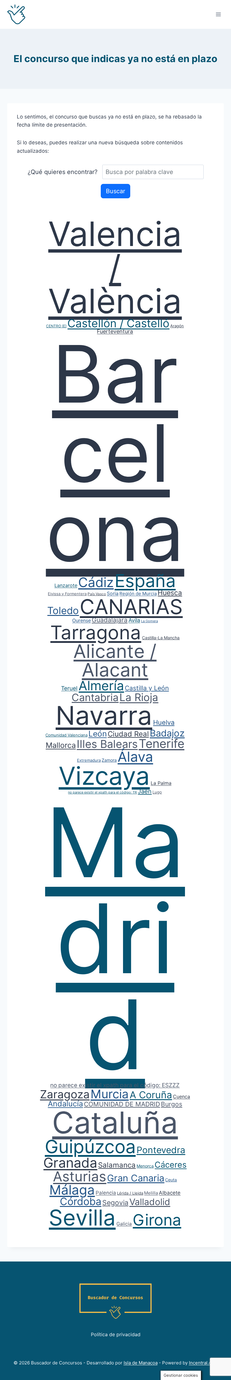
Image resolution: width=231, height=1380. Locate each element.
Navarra (104, 715)
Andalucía (65, 1103)
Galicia (124, 1224)
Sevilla (82, 1217)
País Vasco (97, 594)
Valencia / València (115, 267)
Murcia (110, 1094)
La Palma (161, 783)
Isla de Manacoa (141, 1363)
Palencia (106, 1193)
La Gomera (149, 621)
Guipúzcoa (90, 1147)
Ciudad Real (128, 734)
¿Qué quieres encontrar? (62, 172)
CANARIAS (131, 606)
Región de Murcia (138, 593)
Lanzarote (65, 585)
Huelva (163, 722)
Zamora (109, 760)
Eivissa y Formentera (67, 593)
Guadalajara (110, 620)
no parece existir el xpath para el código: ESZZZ (115, 1085)
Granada (70, 1162)
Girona (157, 1219)
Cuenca (181, 1097)
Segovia (115, 1202)
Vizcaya (104, 776)
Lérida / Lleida (130, 1193)
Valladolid (149, 1201)
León (97, 733)
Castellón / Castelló (118, 323)
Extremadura (89, 760)
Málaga (72, 1190)
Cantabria (95, 697)
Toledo (63, 610)
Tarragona (95, 632)
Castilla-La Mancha (161, 637)
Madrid (115, 938)
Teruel (69, 688)
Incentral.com (203, 1363)
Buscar (115, 191)
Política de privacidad (115, 1334)
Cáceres (170, 1165)
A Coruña (151, 1095)
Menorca (145, 1165)
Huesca (170, 593)
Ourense (81, 620)
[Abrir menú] (218, 14)
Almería (101, 685)
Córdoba (80, 1201)
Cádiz (96, 582)
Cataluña (115, 1122)
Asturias (79, 1176)
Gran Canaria (135, 1178)
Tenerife (161, 743)
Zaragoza (65, 1094)
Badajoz (167, 733)
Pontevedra (161, 1149)
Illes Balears (107, 744)
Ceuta (171, 1179)
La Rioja (138, 697)
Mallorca (61, 745)
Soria (113, 593)
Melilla (151, 1193)
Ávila (134, 620)
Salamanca (117, 1165)
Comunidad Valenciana (66, 735)
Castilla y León (147, 688)
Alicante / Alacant (114, 660)
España (145, 580)
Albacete (169, 1193)
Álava (135, 756)
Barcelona (115, 453)
